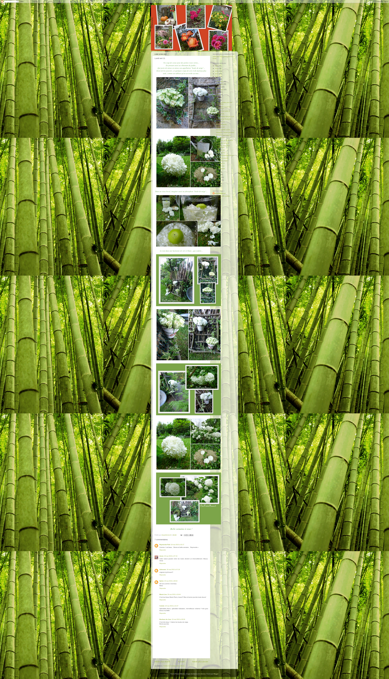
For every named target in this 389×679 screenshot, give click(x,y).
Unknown (162, 569)
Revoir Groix (220, 113)
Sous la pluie (220, 166)
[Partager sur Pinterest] (192, 535)
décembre (220, 81)
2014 (217, 183)
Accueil (181, 662)
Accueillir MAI (220, 168)
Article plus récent (162, 662)
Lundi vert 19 (220, 163)
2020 (217, 66)
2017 (217, 74)
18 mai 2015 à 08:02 (170, 581)
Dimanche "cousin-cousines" (225, 132)
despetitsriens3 (220, 193)
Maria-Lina (163, 594)
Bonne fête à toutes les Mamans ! (223, 107)
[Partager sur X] (189, 535)
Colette (161, 606)
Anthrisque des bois (222, 143)
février (219, 177)
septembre (220, 89)
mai (218, 100)
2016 (217, 76)
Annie (161, 556)
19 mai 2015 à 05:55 (178, 619)
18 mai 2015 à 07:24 (170, 556)
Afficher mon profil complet (221, 196)
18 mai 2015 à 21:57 (171, 606)
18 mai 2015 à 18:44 (174, 594)
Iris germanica (220, 152)
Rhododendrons (221, 124)
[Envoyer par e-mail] (185, 535)
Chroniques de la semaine (224, 140)
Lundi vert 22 (220, 121)
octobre (219, 87)
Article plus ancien (200, 662)
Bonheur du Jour (165, 619)
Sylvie (161, 581)
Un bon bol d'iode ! (222, 160)
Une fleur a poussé (222, 158)
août (218, 92)
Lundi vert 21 (220, 137)
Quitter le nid (220, 127)
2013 (217, 186)
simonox (203, 674)
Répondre (162, 550)
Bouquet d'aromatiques (223, 135)
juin (218, 97)
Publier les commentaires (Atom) (174, 666)
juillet (218, 95)
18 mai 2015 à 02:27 (177, 544)
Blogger (216, 674)
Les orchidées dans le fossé (225, 116)
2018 (217, 71)
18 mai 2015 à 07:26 (173, 569)
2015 (217, 79)
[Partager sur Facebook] (191, 535)
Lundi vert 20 (220, 150)
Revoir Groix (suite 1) (223, 111)
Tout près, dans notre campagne (223, 146)
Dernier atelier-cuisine (223, 129)
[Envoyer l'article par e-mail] (181, 535)
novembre (220, 84)
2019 (217, 68)
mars (218, 174)
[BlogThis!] (187, 535)
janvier (219, 180)
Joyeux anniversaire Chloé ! (225, 155)
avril (218, 172)
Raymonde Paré (164, 544)
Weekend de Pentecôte (223, 119)
